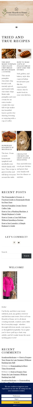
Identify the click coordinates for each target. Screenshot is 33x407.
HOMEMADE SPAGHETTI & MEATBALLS (8, 147)
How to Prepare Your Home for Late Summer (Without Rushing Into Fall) (16, 360)
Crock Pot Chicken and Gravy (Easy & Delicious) (23, 157)
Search (4, 252)
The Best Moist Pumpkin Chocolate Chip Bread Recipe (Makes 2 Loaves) (9, 67)
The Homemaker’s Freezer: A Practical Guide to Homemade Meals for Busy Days (16, 199)
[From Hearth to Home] (16, 23)
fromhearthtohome (9, 357)
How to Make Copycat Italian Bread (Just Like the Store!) (23, 66)
